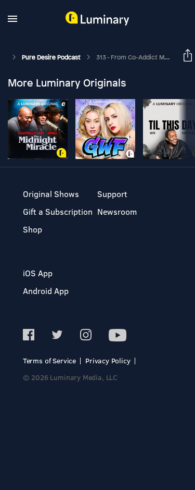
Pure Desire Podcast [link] (52, 57)
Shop (32, 229)
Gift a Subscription (58, 211)
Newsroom (117, 211)
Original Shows (51, 193)
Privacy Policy (108, 360)
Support (112, 193)
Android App (46, 290)
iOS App (38, 272)
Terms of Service (49, 360)
